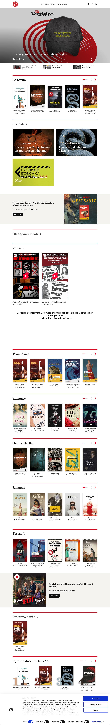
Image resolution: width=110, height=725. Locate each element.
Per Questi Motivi (37, 563)
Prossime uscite (25, 616)
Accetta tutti (95, 699)
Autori (47, 4)
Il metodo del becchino (90, 564)
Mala (20, 563)
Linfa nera (55, 473)
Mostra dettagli (96, 721)
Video (18, 248)
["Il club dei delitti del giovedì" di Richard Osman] (29, 590)
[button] (86, 79)
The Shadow (55, 429)
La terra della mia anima (86, 688)
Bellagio (20, 518)
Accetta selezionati (95, 704)
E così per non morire (90, 111)
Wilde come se (55, 518)
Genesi (72, 110)
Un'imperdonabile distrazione (90, 429)
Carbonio (72, 473)
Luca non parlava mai (20, 111)
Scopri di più (17, 214)
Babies (90, 518)
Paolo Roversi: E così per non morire (54, 303)
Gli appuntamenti (27, 234)
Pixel (72, 518)
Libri (42, 4)
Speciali (20, 124)
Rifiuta (96, 710)
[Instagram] (92, 4)
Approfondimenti (61, 4)
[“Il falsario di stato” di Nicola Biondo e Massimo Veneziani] (80, 209)
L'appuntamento (37, 110)
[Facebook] (88, 4)
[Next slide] (95, 59)
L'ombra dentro (90, 473)
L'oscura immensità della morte (72, 385)
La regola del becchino (37, 474)
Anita (37, 518)
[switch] (46, 721)
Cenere (55, 110)
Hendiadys (37, 429)
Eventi (53, 4)
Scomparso (55, 384)
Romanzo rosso (90, 384)
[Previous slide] (91, 59)
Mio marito (73, 563)
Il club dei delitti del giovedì (55, 564)
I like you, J (72, 429)
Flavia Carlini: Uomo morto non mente (26, 303)
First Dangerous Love (20, 429)
